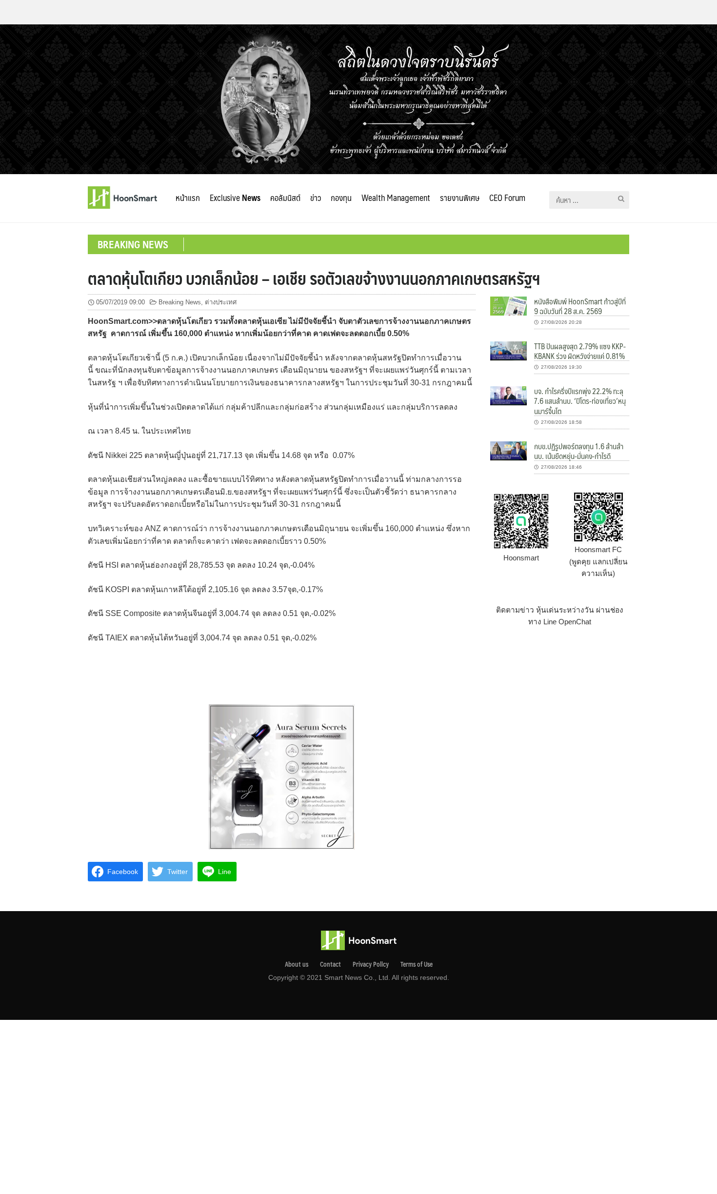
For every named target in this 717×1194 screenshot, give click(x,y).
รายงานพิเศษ (459, 197)
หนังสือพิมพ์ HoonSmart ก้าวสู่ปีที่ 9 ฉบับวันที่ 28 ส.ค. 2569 (580, 306)
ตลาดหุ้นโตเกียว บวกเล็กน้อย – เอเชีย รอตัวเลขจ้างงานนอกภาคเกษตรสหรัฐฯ (314, 278)
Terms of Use (416, 964)
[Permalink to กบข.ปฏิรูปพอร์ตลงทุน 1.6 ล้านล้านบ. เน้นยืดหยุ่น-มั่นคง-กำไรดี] (508, 450)
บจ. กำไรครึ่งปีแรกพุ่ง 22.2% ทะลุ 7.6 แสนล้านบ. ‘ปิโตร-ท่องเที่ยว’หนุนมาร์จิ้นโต (580, 401)
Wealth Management (395, 197)
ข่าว (315, 197)
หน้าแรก (188, 197)
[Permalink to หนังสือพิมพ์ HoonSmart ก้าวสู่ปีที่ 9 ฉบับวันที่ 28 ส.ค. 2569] (508, 305)
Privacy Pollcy (371, 964)
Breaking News (180, 302)
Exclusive (235, 197)
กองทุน (341, 197)
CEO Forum (507, 197)
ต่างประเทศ (221, 302)
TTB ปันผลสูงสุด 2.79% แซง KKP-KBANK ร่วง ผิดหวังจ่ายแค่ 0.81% (580, 350)
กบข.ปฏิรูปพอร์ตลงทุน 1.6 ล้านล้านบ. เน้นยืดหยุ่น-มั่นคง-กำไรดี (578, 450)
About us (296, 964)
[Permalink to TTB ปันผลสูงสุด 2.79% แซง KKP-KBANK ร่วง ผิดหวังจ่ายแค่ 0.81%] (508, 350)
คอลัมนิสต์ (285, 197)
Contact (330, 964)
